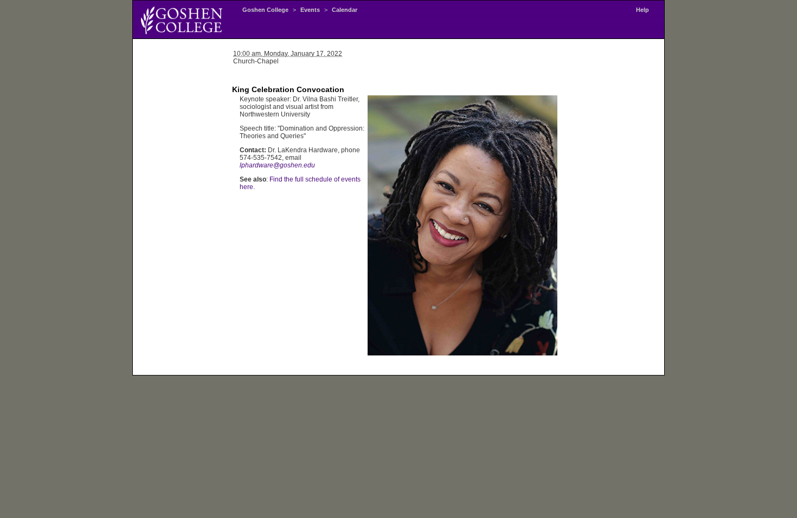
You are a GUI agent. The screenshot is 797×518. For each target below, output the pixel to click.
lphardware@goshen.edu (277, 165)
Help (642, 10)
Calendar (344, 10)
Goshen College (265, 10)
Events (310, 10)
